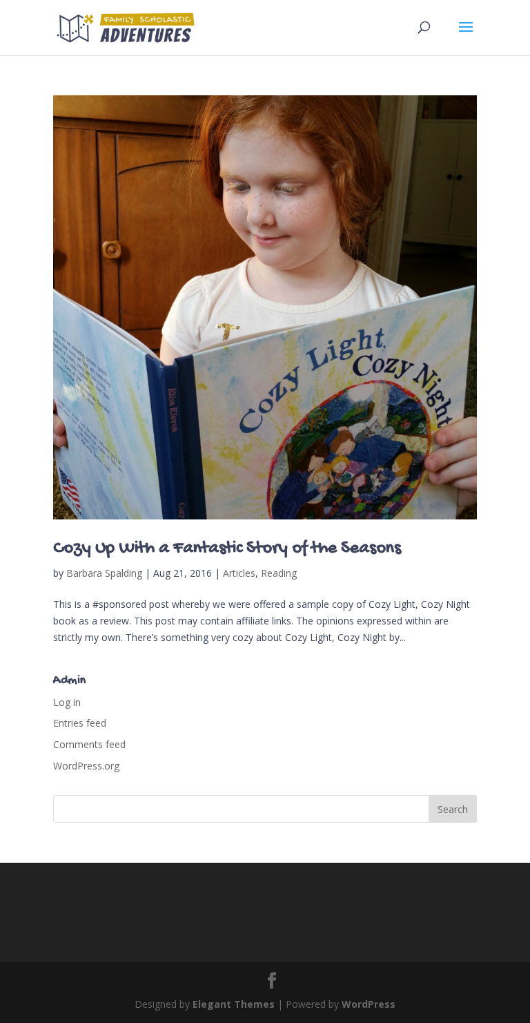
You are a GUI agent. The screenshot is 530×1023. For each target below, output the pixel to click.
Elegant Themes (234, 1004)
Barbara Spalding (104, 573)
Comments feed (89, 744)
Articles (239, 573)
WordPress (368, 1004)
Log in (67, 702)
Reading (279, 573)
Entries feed (79, 722)
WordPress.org (86, 765)
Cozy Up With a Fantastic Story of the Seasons (227, 549)
